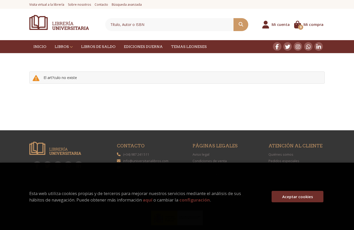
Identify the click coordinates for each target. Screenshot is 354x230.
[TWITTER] (287, 46)
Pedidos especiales (283, 161)
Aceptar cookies (297, 196)
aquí (147, 200)
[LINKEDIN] (318, 46)
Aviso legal (201, 154)
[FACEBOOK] (277, 46)
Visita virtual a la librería (46, 4)
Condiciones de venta (210, 161)
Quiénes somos (280, 154)
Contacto (101, 4)
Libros (62, 47)
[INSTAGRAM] (298, 46)
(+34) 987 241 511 (136, 154)
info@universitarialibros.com (145, 161)
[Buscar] (240, 24)
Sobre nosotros (79, 4)
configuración (194, 200)
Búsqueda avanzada (127, 4)
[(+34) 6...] (308, 46)
